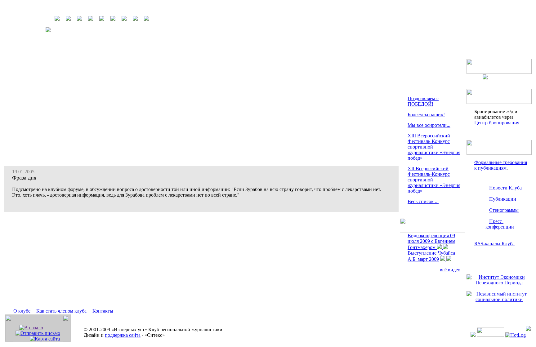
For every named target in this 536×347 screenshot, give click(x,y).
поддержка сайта (123, 335)
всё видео (450, 269)
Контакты (102, 311)
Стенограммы (504, 210)
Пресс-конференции (499, 224)
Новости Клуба (505, 187)
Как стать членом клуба (61, 311)
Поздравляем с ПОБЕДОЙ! (423, 101)
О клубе (21, 311)
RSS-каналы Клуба (494, 243)
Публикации (502, 199)
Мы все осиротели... (429, 125)
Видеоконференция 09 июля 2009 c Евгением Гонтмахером (431, 241)
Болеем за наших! (426, 114)
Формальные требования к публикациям (500, 165)
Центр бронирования (496, 122)
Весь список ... (423, 201)
